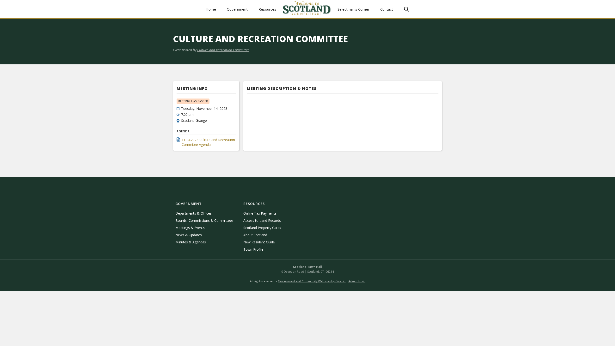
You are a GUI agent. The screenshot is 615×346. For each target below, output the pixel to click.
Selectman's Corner (353, 9)
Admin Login (356, 281)
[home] (307, 9)
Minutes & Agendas (190, 242)
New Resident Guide (259, 242)
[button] (237, 9)
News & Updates (188, 235)
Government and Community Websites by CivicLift (312, 281)
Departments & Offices (193, 213)
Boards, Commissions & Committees (204, 220)
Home (211, 9)
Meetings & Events (190, 227)
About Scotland (255, 235)
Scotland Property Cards (262, 227)
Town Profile (253, 249)
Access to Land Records (262, 220)
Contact (386, 9)
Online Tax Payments (260, 213)
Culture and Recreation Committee (223, 50)
